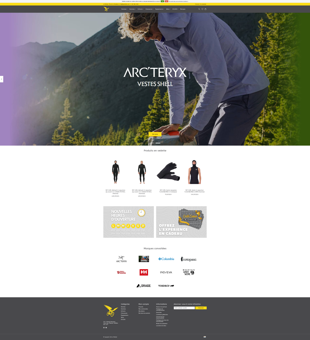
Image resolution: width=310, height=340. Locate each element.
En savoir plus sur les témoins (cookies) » (178, 1)
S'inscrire (141, 307)
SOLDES (123, 319)
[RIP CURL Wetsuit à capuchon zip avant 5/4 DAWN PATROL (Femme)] (115, 172)
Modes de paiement (161, 323)
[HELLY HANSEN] (144, 272)
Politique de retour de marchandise (162, 320)
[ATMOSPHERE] (144, 259)
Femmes (123, 307)
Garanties (159, 312)
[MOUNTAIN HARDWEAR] (188, 272)
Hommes (123, 309)
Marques (182, 9)
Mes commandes (143, 309)
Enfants (123, 311)
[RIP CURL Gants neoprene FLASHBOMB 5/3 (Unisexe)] (168, 172)
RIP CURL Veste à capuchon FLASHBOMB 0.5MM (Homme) (195, 191)
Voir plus (155, 134)
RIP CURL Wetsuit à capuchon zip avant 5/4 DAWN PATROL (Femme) (115, 191)
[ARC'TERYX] (121, 259)
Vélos (122, 317)
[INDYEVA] (166, 272)
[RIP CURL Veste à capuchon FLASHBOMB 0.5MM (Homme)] (195, 172)
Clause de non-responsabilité (160, 317)
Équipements (124, 315)
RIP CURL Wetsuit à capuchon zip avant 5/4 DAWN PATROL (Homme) (142, 191)
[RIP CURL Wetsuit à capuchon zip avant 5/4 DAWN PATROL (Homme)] (142, 172)
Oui (162, 1)
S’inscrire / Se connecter (200, 4)
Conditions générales (162, 314)
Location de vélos (161, 325)
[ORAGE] (144, 286)
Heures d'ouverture (161, 307)
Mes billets (142, 311)
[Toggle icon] (199, 9)
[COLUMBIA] (166, 259)
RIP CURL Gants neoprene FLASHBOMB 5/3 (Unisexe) (168, 191)
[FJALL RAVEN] (121, 272)
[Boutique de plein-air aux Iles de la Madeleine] (106, 9)
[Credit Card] (205, 337)
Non (166, 1)
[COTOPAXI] (188, 259)
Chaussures (124, 313)
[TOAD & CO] (166, 286)
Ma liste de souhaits (144, 313)
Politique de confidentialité (160, 309)
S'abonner (201, 308)
